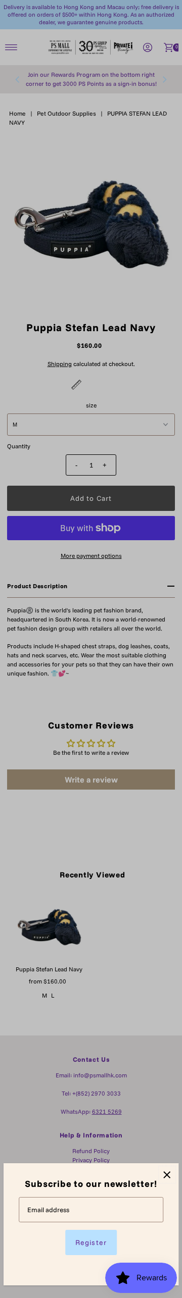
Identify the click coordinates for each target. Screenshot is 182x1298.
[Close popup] (167, 1174)
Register (90, 1242)
